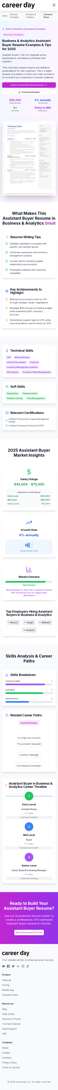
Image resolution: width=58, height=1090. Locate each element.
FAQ (4, 1033)
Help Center (8, 1014)
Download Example (31, 92)
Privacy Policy (9, 1062)
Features (6, 980)
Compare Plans (10, 995)
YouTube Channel (11, 1023)
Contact (6, 1052)
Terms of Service (11, 1067)
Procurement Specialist (29, 744)
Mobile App (8, 990)
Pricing (5, 985)
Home (4, 16)
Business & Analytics (31, 15)
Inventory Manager (29, 754)
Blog (4, 1009)
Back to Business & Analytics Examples (26, 29)
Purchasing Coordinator (29, 765)
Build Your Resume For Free (29, 932)
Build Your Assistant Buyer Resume (27, 85)
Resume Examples (14, 15)
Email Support (9, 1028)
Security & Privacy (11, 1019)
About (5, 1047)
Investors (7, 1057)
